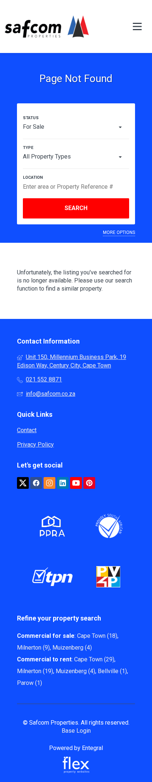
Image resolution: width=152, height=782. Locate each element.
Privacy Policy (35, 444)
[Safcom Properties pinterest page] (89, 483)
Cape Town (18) (97, 635)
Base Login (76, 730)
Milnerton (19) (35, 671)
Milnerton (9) (33, 647)
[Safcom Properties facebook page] (36, 483)
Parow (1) (29, 682)
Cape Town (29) (94, 659)
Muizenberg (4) (72, 647)
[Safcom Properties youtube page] (76, 483)
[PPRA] (50, 528)
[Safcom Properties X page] (23, 483)
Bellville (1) (112, 671)
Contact (27, 430)
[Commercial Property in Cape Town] (46, 26)
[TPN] (52, 578)
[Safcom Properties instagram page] (49, 483)
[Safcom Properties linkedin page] (63, 483)
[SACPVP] (108, 578)
